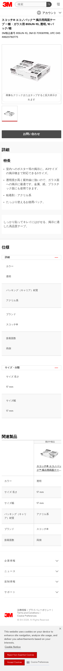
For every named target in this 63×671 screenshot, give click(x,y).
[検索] (49, 4)
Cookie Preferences (27, 616)
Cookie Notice (13, 647)
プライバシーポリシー (40, 610)
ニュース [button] (10, 571)
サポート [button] (10, 592)
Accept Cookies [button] (14, 662)
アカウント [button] (49, 13)
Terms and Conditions (28, 613)
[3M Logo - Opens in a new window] (7, 4)
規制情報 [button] (10, 581)
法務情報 (21, 610)
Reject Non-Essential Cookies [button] (20, 655)
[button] (37, 662)
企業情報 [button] (10, 561)
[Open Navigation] (58, 4)
